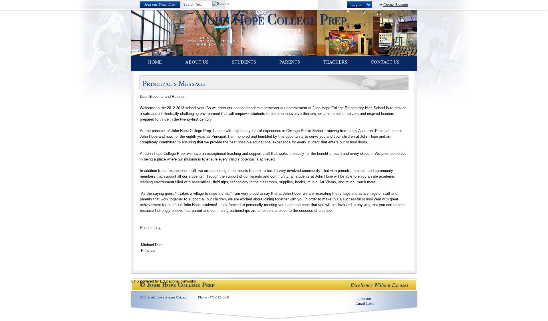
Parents (289, 62)
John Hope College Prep (274, 20)
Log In (356, 4)
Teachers (335, 62)
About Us (197, 62)
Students (244, 62)
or (393, 4)
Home (155, 62)
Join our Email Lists (160, 4)
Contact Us (385, 62)
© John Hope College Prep (177, 285)
